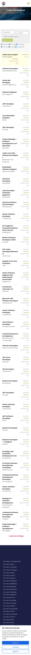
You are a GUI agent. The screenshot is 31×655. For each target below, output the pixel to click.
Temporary (20, 47)
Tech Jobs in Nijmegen (9, 586)
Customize (15, 647)
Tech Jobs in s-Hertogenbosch (12, 561)
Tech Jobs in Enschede (9, 600)
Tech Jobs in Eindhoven (9, 594)
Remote (12, 47)
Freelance (5, 44)
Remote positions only (11, 37)
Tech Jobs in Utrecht (9, 575)
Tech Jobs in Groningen (10, 603)
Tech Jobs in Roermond (10, 589)
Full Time (13, 44)
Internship (20, 44)
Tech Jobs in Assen (8, 620)
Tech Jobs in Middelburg (10, 584)
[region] (15, 640)
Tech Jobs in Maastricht (10, 581)
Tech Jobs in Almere (9, 611)
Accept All (15, 643)
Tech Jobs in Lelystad (9, 578)
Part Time (5, 47)
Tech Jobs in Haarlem (9, 606)
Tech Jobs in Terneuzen (10, 567)
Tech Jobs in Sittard (8, 564)
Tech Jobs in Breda (8, 622)
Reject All (15, 651)
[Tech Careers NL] (3, 4)
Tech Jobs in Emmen (9, 597)
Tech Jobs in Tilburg (8, 573)
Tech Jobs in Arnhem (9, 617)
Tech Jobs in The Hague (10, 570)
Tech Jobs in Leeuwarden (10, 609)
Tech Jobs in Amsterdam (10, 614)
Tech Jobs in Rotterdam (10, 592)
